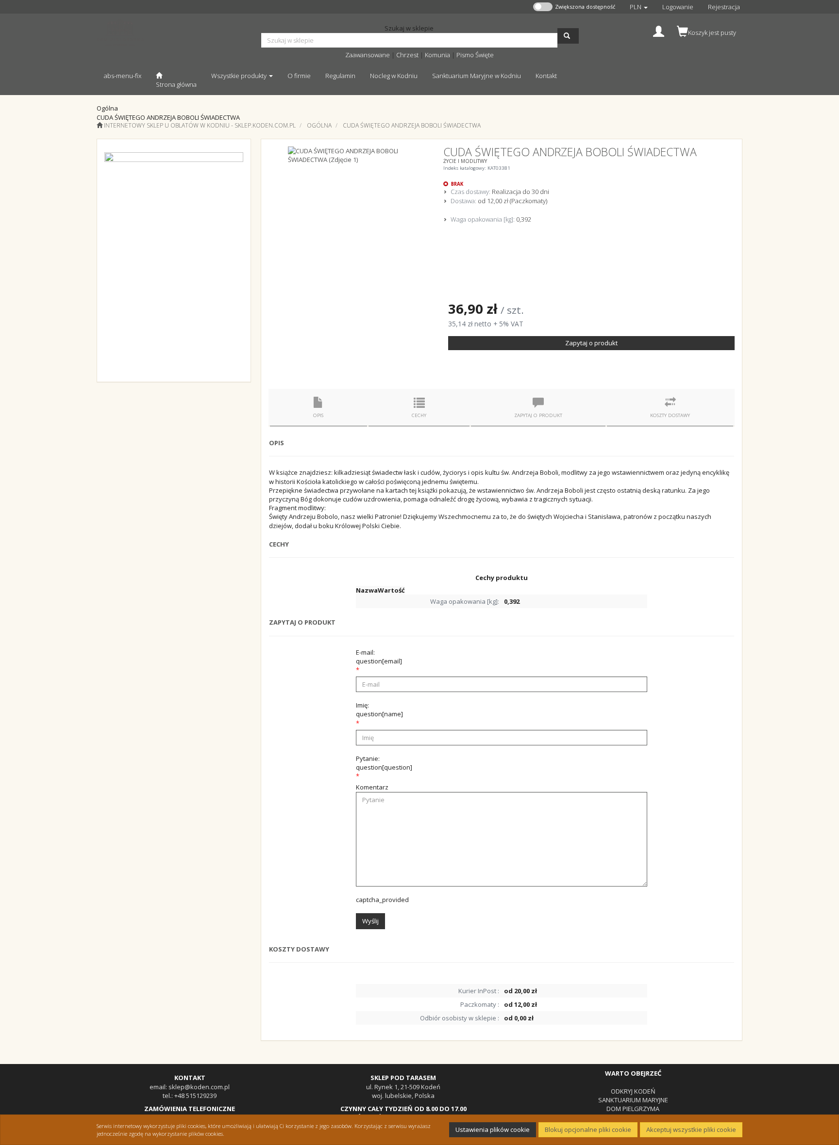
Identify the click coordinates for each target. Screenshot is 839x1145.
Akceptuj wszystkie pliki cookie (691, 1129)
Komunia (437, 54)
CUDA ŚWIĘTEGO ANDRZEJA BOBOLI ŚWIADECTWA (412, 125)
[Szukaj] (568, 36)
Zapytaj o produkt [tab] (538, 415)
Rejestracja (724, 6)
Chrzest (407, 54)
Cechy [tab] (419, 415)
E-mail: (379, 656)
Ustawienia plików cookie (492, 1129)
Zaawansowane (367, 54)
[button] (638, 7)
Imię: (379, 709)
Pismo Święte (475, 54)
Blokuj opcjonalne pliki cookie (588, 1129)
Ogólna (319, 125)
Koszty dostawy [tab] (670, 415)
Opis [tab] (318, 415)
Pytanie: (384, 763)
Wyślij (370, 921)
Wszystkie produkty (239, 75)
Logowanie (677, 6)
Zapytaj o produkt (591, 343)
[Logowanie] (659, 30)
